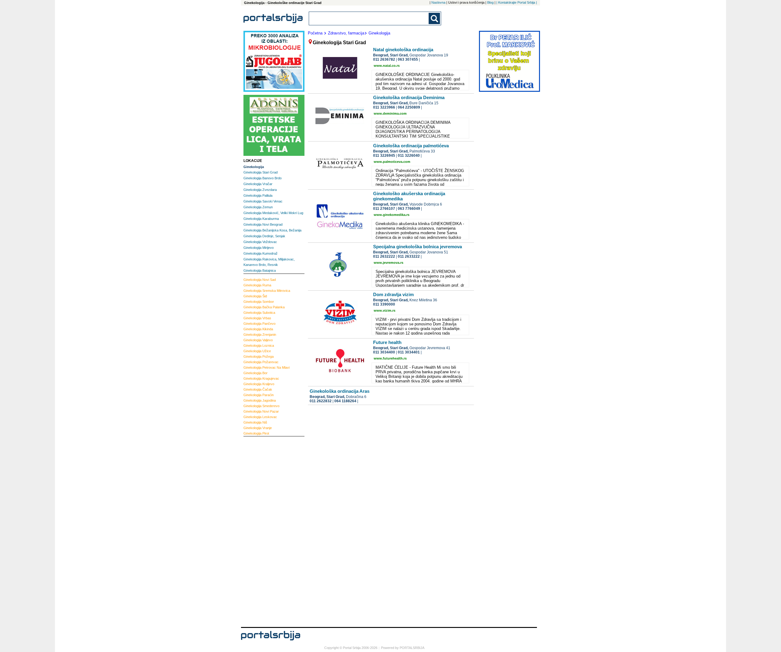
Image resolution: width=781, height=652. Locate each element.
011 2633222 (409, 256)
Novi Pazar (261, 411)
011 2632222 (384, 256)
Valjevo (258, 340)
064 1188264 (345, 401)
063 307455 (408, 59)
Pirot (256, 433)
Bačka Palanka (264, 307)
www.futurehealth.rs (390, 358)
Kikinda (258, 329)
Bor (255, 373)
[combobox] (369, 18)
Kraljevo (258, 384)
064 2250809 (409, 107)
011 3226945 (384, 155)
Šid (255, 296)
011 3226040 (409, 155)
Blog (490, 2)
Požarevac (261, 362)
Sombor (258, 301)
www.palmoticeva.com (392, 161)
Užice (257, 351)
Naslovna (438, 2)
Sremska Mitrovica (266, 290)
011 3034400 (384, 352)
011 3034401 (409, 352)
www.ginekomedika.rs (391, 215)
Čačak (257, 389)
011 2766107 (384, 208)
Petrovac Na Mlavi (266, 367)
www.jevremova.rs (388, 262)
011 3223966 (384, 107)
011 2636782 (384, 59)
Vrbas (257, 318)
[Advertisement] (267, 530)
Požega (258, 356)
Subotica (259, 312)
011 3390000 (384, 304)
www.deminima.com (390, 113)
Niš (255, 422)
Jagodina (259, 400)
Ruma (257, 285)
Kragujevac (261, 378)
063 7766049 (409, 208)
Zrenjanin (259, 334)
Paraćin (258, 395)
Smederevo (261, 406)
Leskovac (260, 417)
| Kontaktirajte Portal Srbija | (516, 2)
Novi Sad (259, 279)
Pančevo (259, 323)
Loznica (258, 345)
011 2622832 (321, 401)
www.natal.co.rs (387, 65)
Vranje (257, 428)
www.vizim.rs (384, 310)
